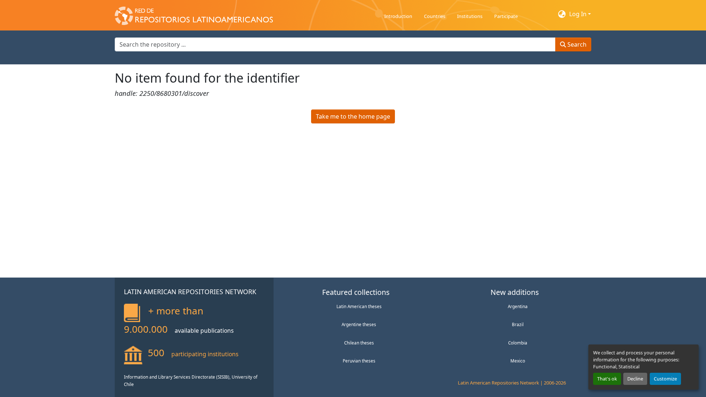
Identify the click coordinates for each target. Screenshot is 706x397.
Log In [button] (578, 14)
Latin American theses (359, 306)
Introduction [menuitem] (398, 16)
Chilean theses (359, 343)
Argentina (518, 306)
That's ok (607, 378)
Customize (665, 378)
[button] (194, 14)
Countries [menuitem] (434, 16)
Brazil (518, 324)
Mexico (517, 361)
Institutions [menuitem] (469, 16)
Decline (635, 378)
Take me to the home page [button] (353, 116)
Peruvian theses (359, 361)
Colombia (517, 343)
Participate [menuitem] (506, 16)
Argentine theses (359, 324)
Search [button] (576, 44)
